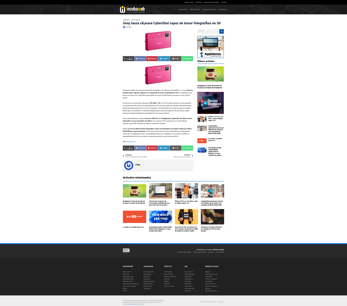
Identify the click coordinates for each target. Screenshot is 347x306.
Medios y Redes (219, 249)
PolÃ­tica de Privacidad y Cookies (208, 301)
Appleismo (146, 276)
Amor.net (166, 279)
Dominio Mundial (189, 274)
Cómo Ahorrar (189, 286)
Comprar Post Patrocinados (211, 2)
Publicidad (198, 2)
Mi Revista (188, 291)
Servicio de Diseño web (199, 252)
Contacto (224, 2)
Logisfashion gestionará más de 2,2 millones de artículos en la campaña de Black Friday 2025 (216, 129)
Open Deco (126, 274)
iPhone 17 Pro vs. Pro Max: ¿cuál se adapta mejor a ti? (215, 118)
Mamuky (166, 281)
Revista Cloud (147, 286)
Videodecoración (128, 281)
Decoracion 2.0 (127, 271)
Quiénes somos (189, 2)
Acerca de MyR (219, 252)
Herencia (208, 288)
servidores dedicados (131, 304)
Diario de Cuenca (210, 283)
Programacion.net (148, 271)
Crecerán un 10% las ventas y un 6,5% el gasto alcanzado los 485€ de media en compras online (186, 229)
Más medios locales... (211, 291)
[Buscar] (221, 31)
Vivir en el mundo (169, 286)
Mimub (125, 288)
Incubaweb (146, 279)
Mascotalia (188, 283)
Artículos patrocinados (184, 252)
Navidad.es (188, 276)
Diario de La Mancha (211, 286)
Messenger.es (147, 274)
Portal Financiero (190, 288)
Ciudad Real (208, 281)
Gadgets (126, 20)
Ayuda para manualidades (130, 283)
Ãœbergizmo (131, 141)
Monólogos (188, 281)
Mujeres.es (167, 283)
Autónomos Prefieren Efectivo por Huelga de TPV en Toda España (211, 229)
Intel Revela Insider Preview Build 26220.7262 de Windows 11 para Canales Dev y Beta (215, 151)
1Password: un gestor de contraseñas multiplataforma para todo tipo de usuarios (159, 203)
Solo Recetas (168, 271)
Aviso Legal (220, 301)
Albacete (208, 271)
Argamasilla (208, 276)
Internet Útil (146, 288)
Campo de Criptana (211, 279)
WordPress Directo (148, 281)
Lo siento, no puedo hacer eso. (215, 139)
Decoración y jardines (129, 286)
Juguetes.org (189, 279)
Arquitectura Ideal (128, 279)
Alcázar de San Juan (211, 274)
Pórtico (125, 291)
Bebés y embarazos (170, 276)
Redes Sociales (147, 283)
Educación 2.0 (189, 271)
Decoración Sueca (128, 276)
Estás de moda (168, 274)
